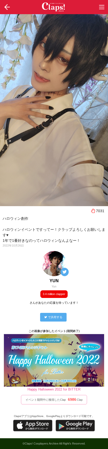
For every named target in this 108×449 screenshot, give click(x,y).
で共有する (55, 317)
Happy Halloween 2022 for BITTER (54, 389)
